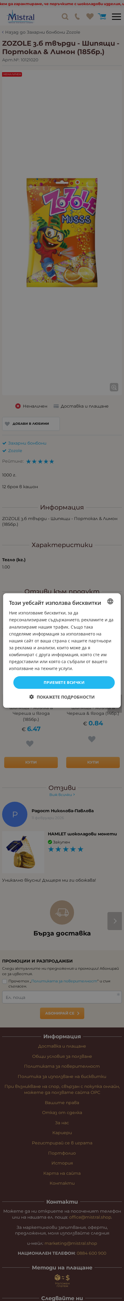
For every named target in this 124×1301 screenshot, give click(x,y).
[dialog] (62, 650)
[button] (62, 696)
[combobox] (110, 601)
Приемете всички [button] (64, 682)
